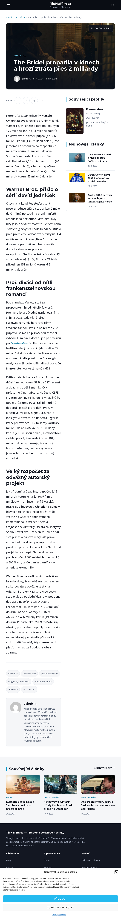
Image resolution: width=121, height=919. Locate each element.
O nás (47, 860)
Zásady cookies (59, 914)
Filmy (8, 860)
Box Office (20, 17)
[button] (116, 872)
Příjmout (60, 898)
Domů (9, 17)
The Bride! (13, 689)
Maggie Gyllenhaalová (18, 681)
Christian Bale (29, 673)
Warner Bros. (29, 689)
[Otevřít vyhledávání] (112, 5)
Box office (13, 673)
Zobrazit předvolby (60, 907)
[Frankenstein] (90, 121)
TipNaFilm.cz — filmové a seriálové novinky (35, 832)
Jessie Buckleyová (49, 673)
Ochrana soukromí (91, 860)
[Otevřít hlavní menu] (8, 5)
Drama (89, 113)
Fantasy (97, 113)
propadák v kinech (43, 681)
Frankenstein (19, 343)
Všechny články (103, 767)
